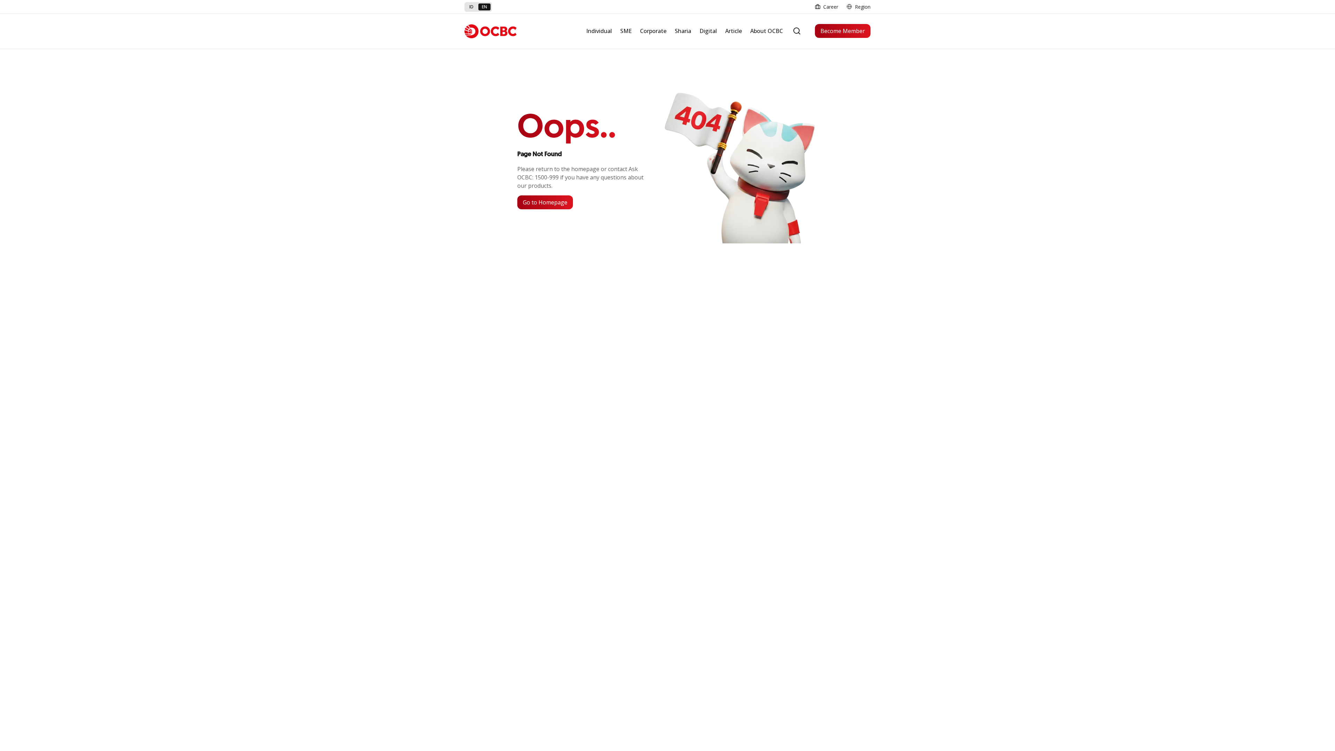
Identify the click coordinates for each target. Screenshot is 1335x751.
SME (626, 31)
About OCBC (766, 31)
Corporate (653, 31)
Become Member (842, 31)
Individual (599, 31)
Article (733, 31)
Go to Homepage (545, 202)
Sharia (683, 31)
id (471, 7)
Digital (708, 31)
